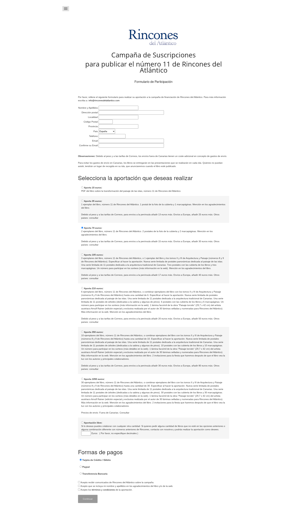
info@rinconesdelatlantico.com (104, 100)
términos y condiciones (103, 489)
